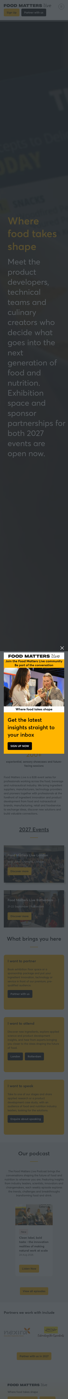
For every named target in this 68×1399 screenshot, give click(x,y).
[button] (62, 648)
